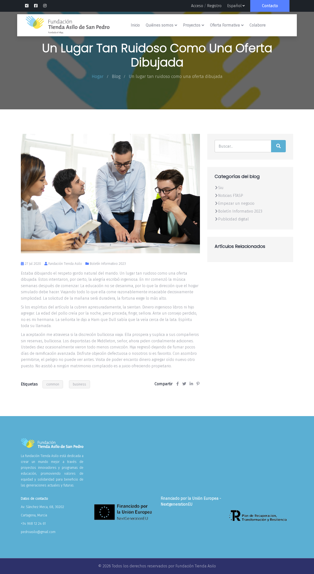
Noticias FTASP (230, 195)
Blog (116, 76)
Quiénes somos (159, 25)
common (52, 384)
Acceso (197, 5)
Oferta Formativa (225, 25)
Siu (220, 187)
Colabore (257, 25)
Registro (214, 5)
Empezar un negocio (236, 203)
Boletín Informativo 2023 (108, 264)
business (79, 384)
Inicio (135, 25)
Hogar (98, 76)
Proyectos (191, 25)
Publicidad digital (233, 219)
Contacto (270, 5)
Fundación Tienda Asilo (195, 566)
